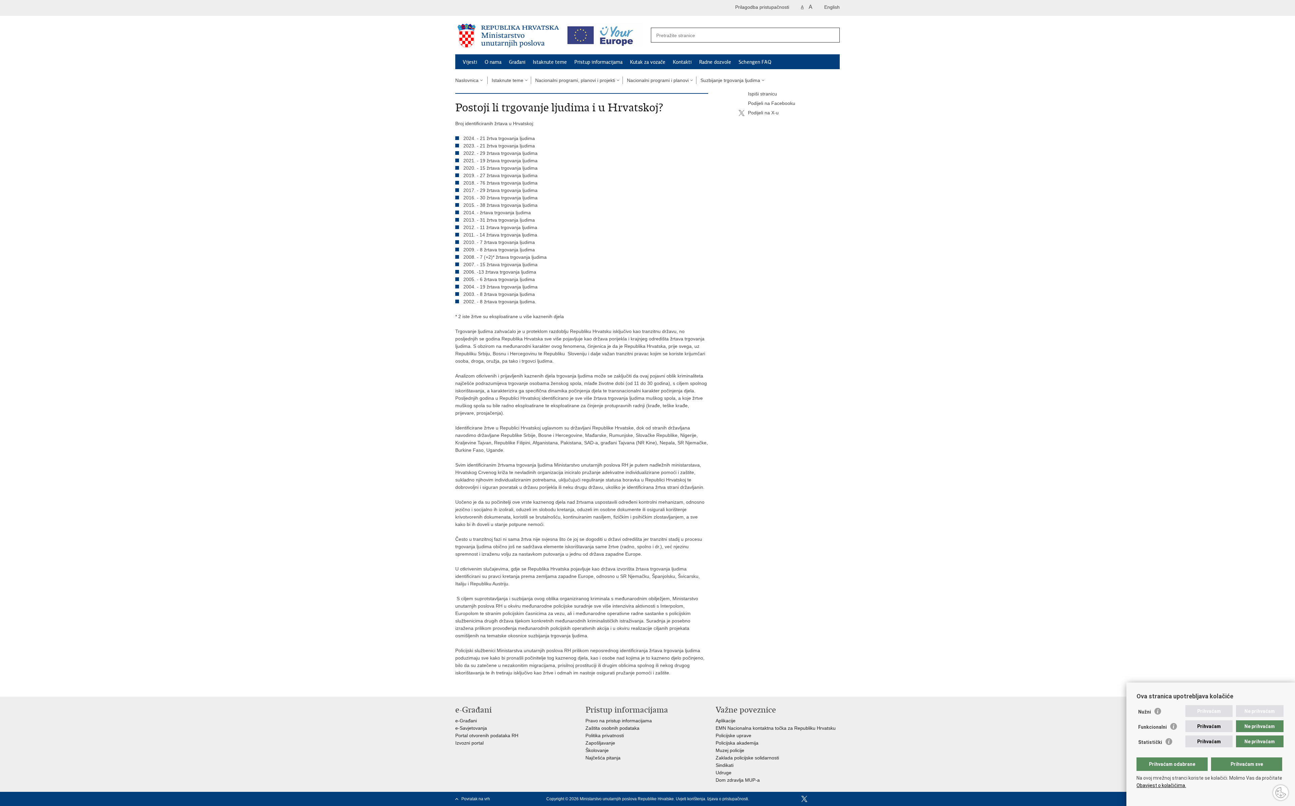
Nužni (1144, 712)
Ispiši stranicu (762, 93)
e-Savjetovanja (471, 728)
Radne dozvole (715, 62)
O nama (493, 62)
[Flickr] (826, 799)
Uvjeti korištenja (690, 799)
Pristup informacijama (598, 62)
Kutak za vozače (647, 62)
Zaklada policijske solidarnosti (747, 757)
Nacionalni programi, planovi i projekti (575, 80)
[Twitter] (804, 799)
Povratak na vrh (475, 799)
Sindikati (724, 765)
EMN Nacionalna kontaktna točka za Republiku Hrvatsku (776, 728)
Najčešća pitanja (603, 757)
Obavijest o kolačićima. (1161, 785)
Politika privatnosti (604, 735)
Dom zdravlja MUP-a (738, 780)
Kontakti (682, 62)
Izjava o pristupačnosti (727, 799)
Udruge (723, 772)
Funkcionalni (1152, 727)
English (832, 7)
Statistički (1150, 742)
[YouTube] (815, 799)
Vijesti (470, 62)
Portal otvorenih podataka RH (486, 735)
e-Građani (466, 720)
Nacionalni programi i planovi (658, 80)
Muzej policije (730, 750)
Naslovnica (467, 80)
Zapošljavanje (600, 743)
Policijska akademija (737, 743)
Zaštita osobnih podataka (612, 728)
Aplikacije (726, 720)
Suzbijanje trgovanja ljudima (730, 80)
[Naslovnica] (508, 35)
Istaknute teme (550, 62)
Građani (517, 62)
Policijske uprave (733, 735)
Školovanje (597, 750)
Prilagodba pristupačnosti (762, 7)
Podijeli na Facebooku (771, 103)
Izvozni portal (469, 743)
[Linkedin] (837, 799)
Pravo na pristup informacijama (618, 720)
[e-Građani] (484, 7)
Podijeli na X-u (763, 112)
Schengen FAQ (755, 62)
